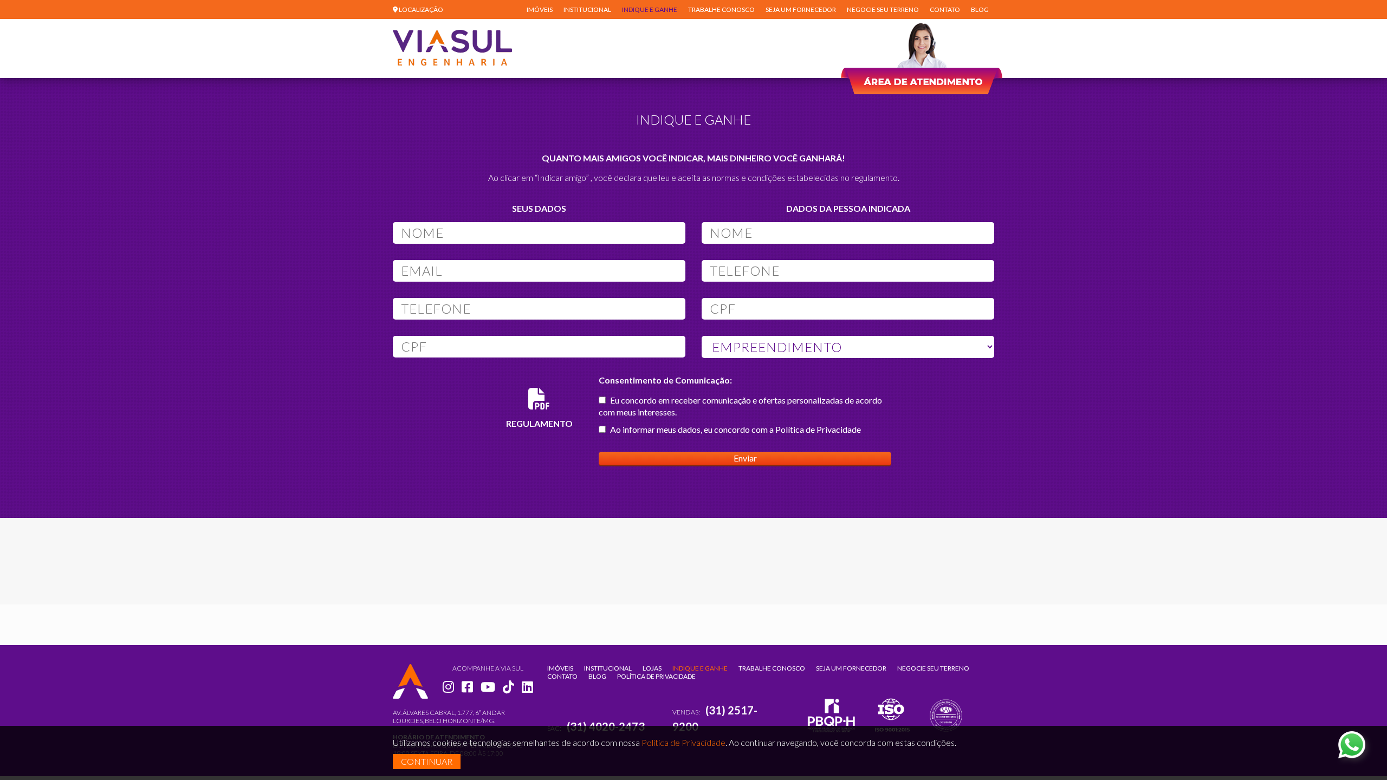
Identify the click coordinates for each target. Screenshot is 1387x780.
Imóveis (540, 9)
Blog (980, 9)
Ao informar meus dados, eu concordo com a (734, 429)
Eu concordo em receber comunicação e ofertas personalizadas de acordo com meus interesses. (740, 406)
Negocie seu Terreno (883, 9)
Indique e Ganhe (649, 9)
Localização (420, 9)
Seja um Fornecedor (801, 9)
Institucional (587, 9)
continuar (426, 761)
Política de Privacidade (818, 429)
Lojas (652, 668)
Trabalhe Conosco (721, 9)
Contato (945, 9)
